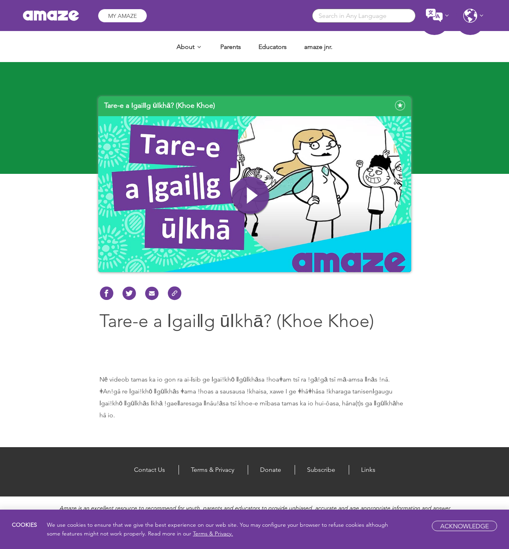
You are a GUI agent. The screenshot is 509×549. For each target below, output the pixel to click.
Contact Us (149, 469)
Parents (230, 47)
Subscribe (321, 469)
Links (368, 469)
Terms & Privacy (212, 469)
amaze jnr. (318, 47)
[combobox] (364, 16)
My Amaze (122, 15)
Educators (272, 47)
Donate (270, 469)
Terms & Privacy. (213, 533)
